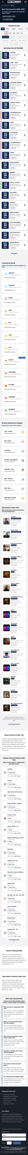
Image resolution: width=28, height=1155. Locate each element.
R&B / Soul (13, 40)
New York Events (5, 5)
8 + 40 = (4, 1143)
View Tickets (24, 52)
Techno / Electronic (14, 44)
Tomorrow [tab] (20, 29)
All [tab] (2, 29)
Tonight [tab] (13, 29)
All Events (5, 37)
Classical (13, 37)
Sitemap (11, 1151)
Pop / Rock (5, 40)
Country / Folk (21, 37)
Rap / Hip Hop (22, 40)
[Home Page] (14, 2)
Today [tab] (7, 29)
